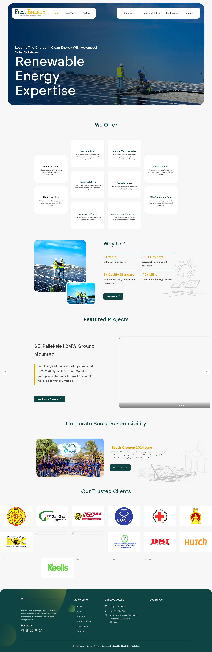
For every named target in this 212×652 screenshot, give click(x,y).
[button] (207, 372)
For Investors (172, 13)
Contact (188, 13)
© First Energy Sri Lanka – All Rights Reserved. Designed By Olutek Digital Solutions (106, 646)
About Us (69, 13)
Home (56, 13)
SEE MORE (118, 467)
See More (112, 296)
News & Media (83, 626)
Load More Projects (48, 396)
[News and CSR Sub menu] (159, 13)
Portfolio (87, 13)
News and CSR (149, 13)
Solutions (129, 13)
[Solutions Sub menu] (136, 13)
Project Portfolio (84, 621)
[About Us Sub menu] (76, 13)
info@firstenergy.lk (118, 606)
